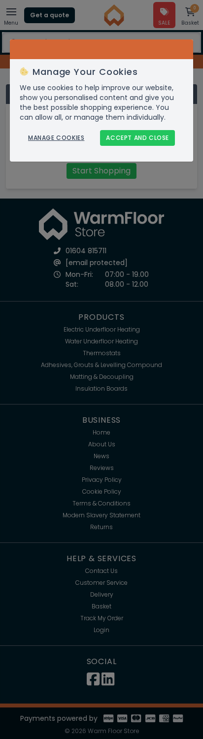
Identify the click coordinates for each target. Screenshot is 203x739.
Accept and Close (137, 138)
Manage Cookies (56, 138)
